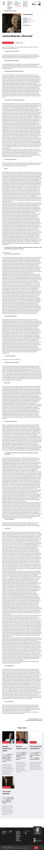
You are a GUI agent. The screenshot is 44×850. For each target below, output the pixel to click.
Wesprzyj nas (25, 4)
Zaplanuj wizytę (10, 3)
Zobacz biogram (26, 25)
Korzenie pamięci (18, 3)
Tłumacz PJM (10, 832)
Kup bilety (4, 832)
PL (38, 2)
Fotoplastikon (9, 7)
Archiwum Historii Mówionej (8, 42)
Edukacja (16, 4)
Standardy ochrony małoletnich (18, 839)
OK (36, 847)
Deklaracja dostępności (18, 833)
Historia (16, 1)
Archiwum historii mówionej (10, 10)
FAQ (3, 834)
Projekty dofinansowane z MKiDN (19, 836)
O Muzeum (18, 831)
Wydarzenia (9, 8)
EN (40, 2)
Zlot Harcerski (25, 1)
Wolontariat (25, 3)
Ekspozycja (9, 1)
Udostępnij (17, 42)
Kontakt (8, 4)
